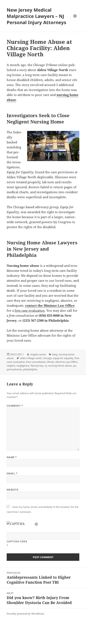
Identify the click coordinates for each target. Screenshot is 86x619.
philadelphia (30, 369)
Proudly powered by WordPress (25, 613)
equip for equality (63, 358)
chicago (47, 358)
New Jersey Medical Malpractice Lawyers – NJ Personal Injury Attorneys (36, 16)
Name (12, 457)
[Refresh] (36, 524)
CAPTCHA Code (17, 541)
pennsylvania (14, 369)
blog (54, 354)
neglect (11, 365)
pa (74, 365)
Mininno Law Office (67, 362)
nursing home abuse (60, 365)
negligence (22, 365)
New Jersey (36, 365)
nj (46, 365)
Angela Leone (38, 354)
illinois (50, 362)
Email (12, 473)
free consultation (36, 362)
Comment (15, 405)
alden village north (31, 358)
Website (12, 489)
